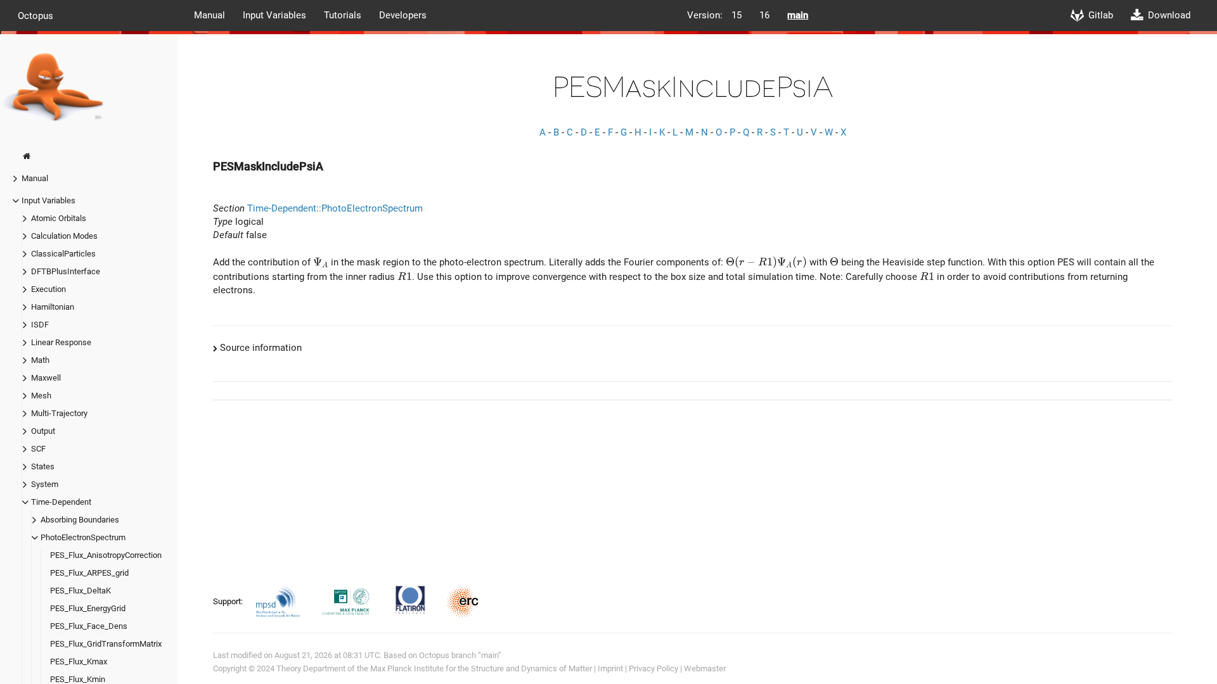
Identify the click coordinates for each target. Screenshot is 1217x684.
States (43, 466)
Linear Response (61, 342)
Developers (403, 15)
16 (764, 15)
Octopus (35, 15)
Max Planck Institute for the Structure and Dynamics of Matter (481, 668)
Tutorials (342, 15)
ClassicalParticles (63, 253)
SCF (38, 448)
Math (40, 360)
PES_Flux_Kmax (78, 661)
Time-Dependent (61, 502)
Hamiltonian (52, 307)
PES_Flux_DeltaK (80, 590)
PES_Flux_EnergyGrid (88, 608)
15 (736, 15)
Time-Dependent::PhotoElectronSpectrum (335, 208)
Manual (209, 15)
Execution (48, 289)
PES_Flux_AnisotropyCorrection (106, 555)
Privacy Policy (653, 668)
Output (43, 431)
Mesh (41, 395)
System (44, 484)
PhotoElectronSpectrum (83, 537)
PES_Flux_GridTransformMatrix (106, 644)
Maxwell (46, 378)
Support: (229, 601)
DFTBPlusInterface (65, 271)
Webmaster (705, 668)
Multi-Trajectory (59, 413)
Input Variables (274, 15)
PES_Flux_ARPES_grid (89, 573)
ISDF (40, 324)
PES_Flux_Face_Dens (88, 626)
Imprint (610, 668)
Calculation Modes (64, 236)
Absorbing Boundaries (80, 519)
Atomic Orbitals (58, 218)
